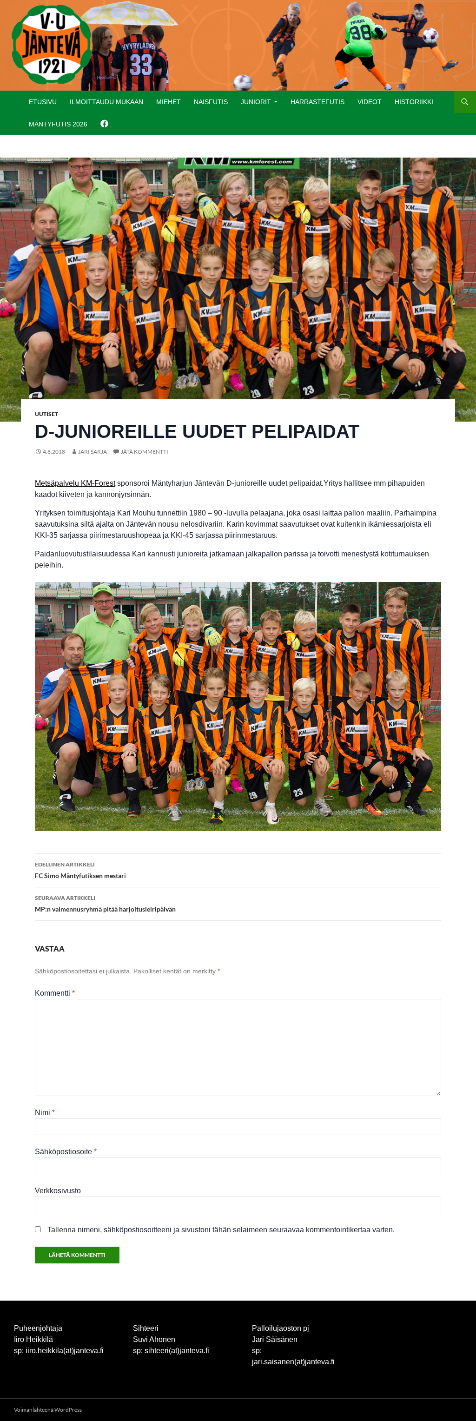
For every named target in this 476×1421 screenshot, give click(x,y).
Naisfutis (211, 102)
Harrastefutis (317, 102)
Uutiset (46, 413)
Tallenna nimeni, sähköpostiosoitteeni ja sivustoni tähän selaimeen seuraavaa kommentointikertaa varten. (221, 1230)
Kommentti (55, 993)
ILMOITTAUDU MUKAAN (106, 102)
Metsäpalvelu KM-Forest (75, 483)
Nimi (45, 1113)
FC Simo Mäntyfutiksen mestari (80, 870)
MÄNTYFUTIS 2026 (58, 124)
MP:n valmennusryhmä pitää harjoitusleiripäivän (105, 903)
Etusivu (43, 102)
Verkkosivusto (58, 1191)
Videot (369, 102)
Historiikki (414, 102)
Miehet (168, 102)
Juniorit (256, 102)
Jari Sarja (92, 451)
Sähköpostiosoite (66, 1152)
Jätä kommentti (144, 451)
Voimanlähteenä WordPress (48, 1409)
